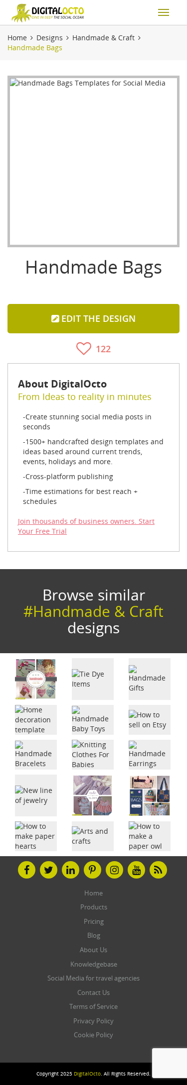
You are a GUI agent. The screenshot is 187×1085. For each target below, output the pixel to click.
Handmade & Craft (103, 37)
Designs (49, 37)
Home (17, 37)
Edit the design (97, 318)
